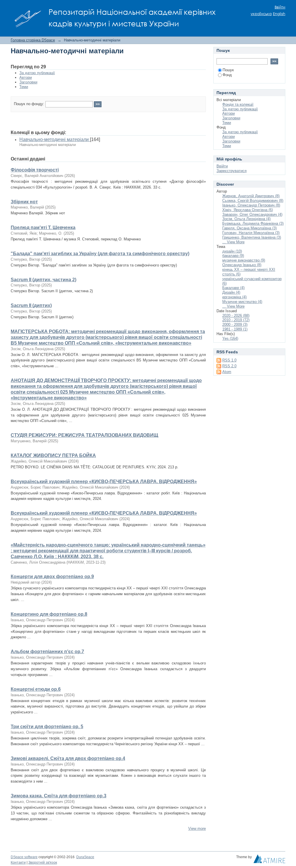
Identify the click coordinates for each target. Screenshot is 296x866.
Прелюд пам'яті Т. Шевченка (43, 227)
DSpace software (24, 857)
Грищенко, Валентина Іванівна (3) (251, 237)
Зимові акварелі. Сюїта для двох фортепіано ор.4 (68, 758)
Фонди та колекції (238, 104)
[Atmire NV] (269, 860)
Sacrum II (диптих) (31, 305)
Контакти (18, 862)
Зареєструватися (232, 171)
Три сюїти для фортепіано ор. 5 (47, 726)
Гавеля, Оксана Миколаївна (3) (249, 228)
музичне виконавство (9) (243, 260)
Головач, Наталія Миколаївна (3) (251, 233)
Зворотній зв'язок (42, 862)
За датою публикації (37, 73)
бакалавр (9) (233, 255)
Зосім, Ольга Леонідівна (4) (246, 219)
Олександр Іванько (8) (241, 265)
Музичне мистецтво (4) (242, 301)
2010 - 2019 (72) (235, 320)
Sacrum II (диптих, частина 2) (43, 279)
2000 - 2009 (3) (234, 324)
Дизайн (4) (231, 292)
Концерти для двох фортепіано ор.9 (52, 576)
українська (261, 13)
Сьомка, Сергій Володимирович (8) (252, 200)
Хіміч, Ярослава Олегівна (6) (247, 210)
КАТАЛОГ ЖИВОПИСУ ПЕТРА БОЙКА (53, 455)
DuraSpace (85, 857)
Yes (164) (230, 338)
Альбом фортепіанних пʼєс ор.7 (47, 651)
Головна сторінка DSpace (33, 40)
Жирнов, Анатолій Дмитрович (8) (251, 196)
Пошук (228, 70)
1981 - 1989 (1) (234, 329)
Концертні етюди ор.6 (36, 689)
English (279, 13)
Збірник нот (24, 201)
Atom (226, 372)
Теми (23, 87)
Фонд (227, 75)
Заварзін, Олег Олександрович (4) (252, 214)
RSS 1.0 (229, 360)
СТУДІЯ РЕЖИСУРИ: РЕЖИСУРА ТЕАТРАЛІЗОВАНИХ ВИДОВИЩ (84, 435)
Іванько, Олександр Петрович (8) (251, 205)
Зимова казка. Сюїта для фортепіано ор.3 (58, 795)
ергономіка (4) (234, 297)
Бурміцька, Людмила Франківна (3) (253, 223)
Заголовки (28, 82)
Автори (25, 77)
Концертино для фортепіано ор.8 (49, 614)
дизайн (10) (232, 251)
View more (197, 828)
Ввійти (280, 7)
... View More (233, 242)
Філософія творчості (35, 169)
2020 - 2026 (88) (235, 315)
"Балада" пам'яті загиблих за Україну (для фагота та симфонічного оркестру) (100, 253)
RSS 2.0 (229, 366)
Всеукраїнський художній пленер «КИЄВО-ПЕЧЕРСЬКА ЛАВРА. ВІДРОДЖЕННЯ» (104, 481)
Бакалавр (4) (233, 288)
